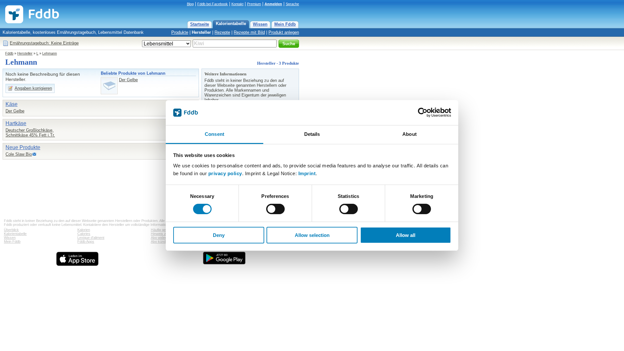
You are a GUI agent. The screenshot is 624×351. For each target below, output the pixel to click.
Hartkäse (16, 123)
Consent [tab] (214, 134)
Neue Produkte (23, 147)
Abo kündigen (161, 241)
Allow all (405, 235)
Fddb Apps (85, 241)
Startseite (199, 24)
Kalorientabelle (231, 23)
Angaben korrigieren (33, 88)
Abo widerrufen (163, 238)
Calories (83, 234)
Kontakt (237, 4)
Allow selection (312, 235)
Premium (254, 4)
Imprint (307, 173)
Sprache (292, 4)
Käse (12, 104)
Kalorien (83, 230)
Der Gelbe (128, 79)
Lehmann (49, 53)
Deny (219, 235)
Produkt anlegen (283, 32)
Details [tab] (312, 134)
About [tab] (409, 134)
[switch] (275, 209)
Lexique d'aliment (90, 238)
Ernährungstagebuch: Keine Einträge (44, 43)
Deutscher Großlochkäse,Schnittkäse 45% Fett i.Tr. (30, 132)
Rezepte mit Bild (249, 32)
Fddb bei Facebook (212, 4)
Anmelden (273, 4)
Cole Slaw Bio (19, 154)
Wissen (260, 24)
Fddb (9, 53)
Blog (190, 4)
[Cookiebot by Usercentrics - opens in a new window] (422, 112)
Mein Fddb (285, 24)
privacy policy (225, 173)
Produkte (179, 32)
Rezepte (222, 32)
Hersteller (201, 32)
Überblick (11, 230)
